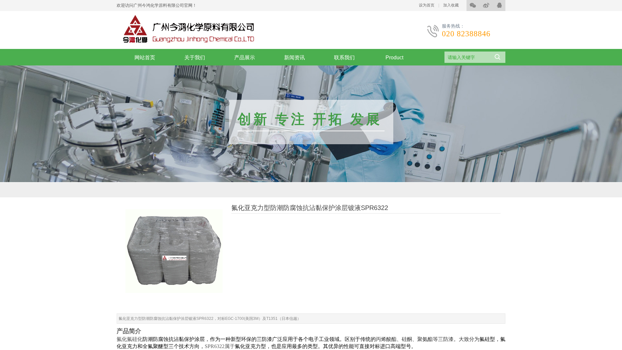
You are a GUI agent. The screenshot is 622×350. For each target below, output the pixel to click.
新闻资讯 (294, 57)
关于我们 (194, 57)
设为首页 (426, 5)
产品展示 (244, 57)
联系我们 (344, 57)
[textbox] (466, 58)
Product (394, 57)
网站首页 (144, 57)
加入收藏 (451, 5)
